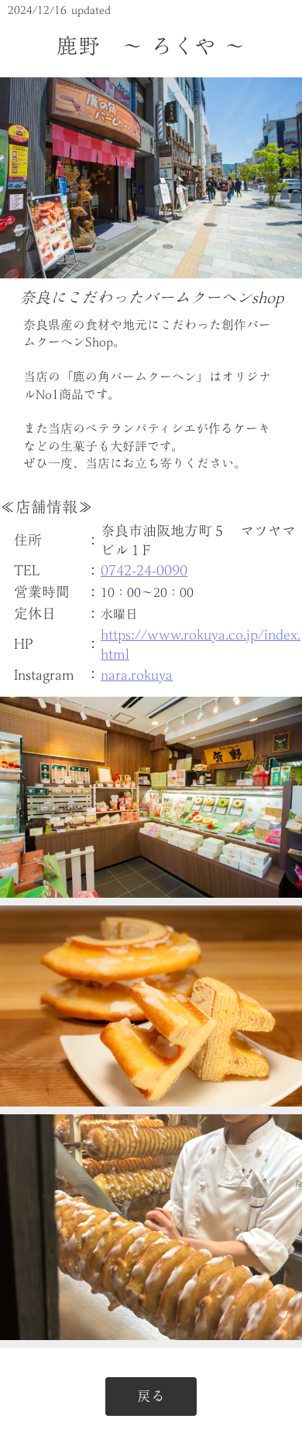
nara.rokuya (137, 674)
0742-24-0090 (144, 570)
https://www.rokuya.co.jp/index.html (200, 644)
